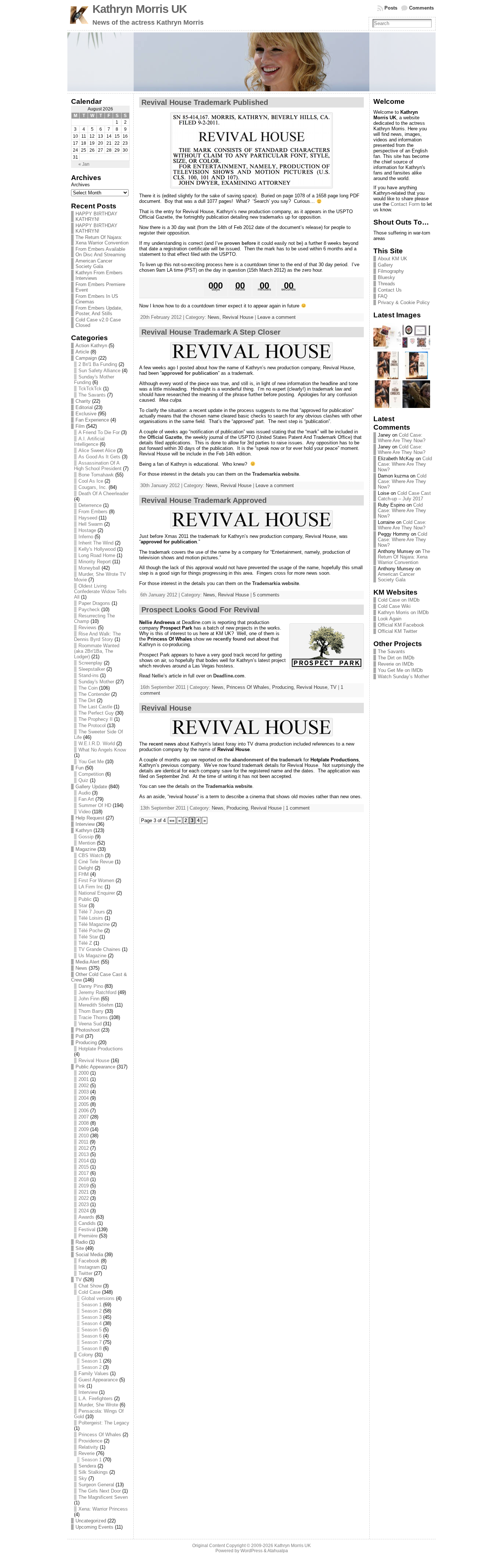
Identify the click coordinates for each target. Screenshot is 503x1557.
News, (215, 317)
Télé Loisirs (90, 918)
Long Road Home (96, 555)
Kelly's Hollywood (97, 549)
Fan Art (86, 799)
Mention (86, 843)
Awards (86, 1217)
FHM (83, 874)
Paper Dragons (94, 603)
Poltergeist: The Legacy (103, 1423)
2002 (83, 1085)
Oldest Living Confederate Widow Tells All (100, 591)
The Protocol (92, 725)
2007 (83, 1117)
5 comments (266, 595)
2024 (83, 1210)
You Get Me (91, 761)
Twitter (85, 1273)
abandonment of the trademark (267, 759)
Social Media (89, 1254)
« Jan (83, 164)
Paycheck (89, 609)
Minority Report (94, 561)
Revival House (93, 1060)
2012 (83, 1148)
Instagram (89, 1267)
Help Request (89, 818)
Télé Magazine (94, 924)
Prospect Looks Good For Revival (200, 610)
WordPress (251, 1550)
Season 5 (91, 1329)
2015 (83, 1167)
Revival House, (313, 687)
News (81, 968)
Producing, (284, 687)
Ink (81, 1386)
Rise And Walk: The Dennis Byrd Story (97, 636)
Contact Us (390, 290)
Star (82, 905)
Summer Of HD (94, 805)
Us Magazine (92, 955)
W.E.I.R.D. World (96, 743)
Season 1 (91, 1304)
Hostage (87, 530)
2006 (83, 1110)
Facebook (88, 1261)
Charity (83, 401)
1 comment (298, 808)
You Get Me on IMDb (400, 670)
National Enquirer (96, 893)
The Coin (88, 688)
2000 (83, 1073)
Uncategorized (90, 1520)
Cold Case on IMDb (398, 600)
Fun (79, 768)
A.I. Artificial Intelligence (89, 441)
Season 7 (91, 1342)
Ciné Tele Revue (95, 861)
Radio (81, 1242)
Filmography (391, 271)
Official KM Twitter (397, 631)
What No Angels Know (102, 750)
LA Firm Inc (90, 887)
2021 (83, 1192)
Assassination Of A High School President (98, 465)
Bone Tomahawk (96, 475)
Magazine (85, 849)
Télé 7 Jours (91, 912)
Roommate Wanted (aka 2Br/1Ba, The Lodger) (96, 651)
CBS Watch (90, 855)
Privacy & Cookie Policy (404, 302)
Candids (87, 1223)
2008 (83, 1123)
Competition (91, 774)
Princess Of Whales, (249, 687)
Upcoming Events (94, 1527)
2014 (83, 1160)
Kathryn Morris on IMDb (403, 612)
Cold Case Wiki (394, 606)
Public (85, 899)
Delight (85, 868)
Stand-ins (88, 675)
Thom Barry (90, 1011)
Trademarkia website (275, 474)
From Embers (93, 511)
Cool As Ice (90, 481)
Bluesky (386, 277)
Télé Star (88, 937)
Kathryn (83, 830)
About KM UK (392, 258)
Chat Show (90, 1286)
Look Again (389, 618)
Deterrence (90, 505)
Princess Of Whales (99, 1434)
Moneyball (89, 568)
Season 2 (91, 1311)
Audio (84, 793)
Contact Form (405, 204)
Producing (86, 1042)
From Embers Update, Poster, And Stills (99, 310)
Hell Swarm (90, 524)
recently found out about (241, 639)
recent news (162, 744)
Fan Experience (92, 420)
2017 (83, 1173)
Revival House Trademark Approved (204, 500)
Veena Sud (90, 1023)
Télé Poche (90, 930)
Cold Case (89, 1292)
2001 (83, 1079)
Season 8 (91, 1348)
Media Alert (87, 962)
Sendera (87, 1466)
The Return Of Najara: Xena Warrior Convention (102, 240)
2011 (83, 1142)
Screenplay (90, 663)
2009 (83, 1129)
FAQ (382, 296)
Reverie (86, 1453)
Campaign (86, 358)
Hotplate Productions (100, 1048)
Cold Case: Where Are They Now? (401, 437)
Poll (79, 1036)
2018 (83, 1179)
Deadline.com (229, 676)
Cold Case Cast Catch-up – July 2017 (404, 495)
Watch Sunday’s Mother (403, 676)
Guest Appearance (98, 1379)
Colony (85, 1354)
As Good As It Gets (99, 456)
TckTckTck (90, 388)
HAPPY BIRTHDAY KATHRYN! (96, 216)
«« (172, 820)
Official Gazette (164, 437)
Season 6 (91, 1336)
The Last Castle (95, 706)
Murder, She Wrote (98, 1405)
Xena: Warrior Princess (103, 1509)
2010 (83, 1135)
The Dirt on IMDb (396, 658)
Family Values (93, 1373)
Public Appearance (95, 1067)
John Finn (88, 998)
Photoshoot (87, 1030)
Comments (421, 8)
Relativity (88, 1447)
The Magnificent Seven (103, 1497)
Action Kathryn (91, 345)
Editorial (84, 407)
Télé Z (85, 943)
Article (82, 352)
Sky (82, 1478)
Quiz (83, 780)
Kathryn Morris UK (139, 9)
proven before (240, 243)
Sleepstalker (91, 669)
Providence (90, 1441)
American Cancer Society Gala (93, 263)
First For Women (96, 880)
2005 (83, 1104)
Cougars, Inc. (92, 487)
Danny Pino (90, 986)
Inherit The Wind (95, 543)
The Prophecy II (95, 719)
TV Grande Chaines (99, 949)
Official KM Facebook (401, 625)
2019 (83, 1185)
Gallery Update (91, 786)
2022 (83, 1198)
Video (84, 811)
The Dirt (86, 700)
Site (79, 1248)
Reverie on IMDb (396, 664)
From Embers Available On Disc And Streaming (100, 251)
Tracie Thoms (93, 1017)
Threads (386, 283)
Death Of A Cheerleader (103, 493)
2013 (83, 1154)
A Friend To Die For (99, 432)
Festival (86, 1229)
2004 (83, 1098)
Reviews (87, 627)
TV (78, 1279)
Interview (85, 824)
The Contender (94, 694)
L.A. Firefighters (95, 1398)
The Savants (92, 395)
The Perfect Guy (96, 713)
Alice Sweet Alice (97, 450)
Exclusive (85, 413)
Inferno (85, 536)
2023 (83, 1204)
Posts (390, 8)
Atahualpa (277, 1550)
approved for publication (190, 373)
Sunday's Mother (96, 681)
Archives (80, 184)
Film (80, 426)
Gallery (385, 265)
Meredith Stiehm (95, 1005)
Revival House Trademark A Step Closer (211, 332)
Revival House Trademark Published (204, 102)
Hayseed (87, 518)
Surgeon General (96, 1484)
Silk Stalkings (93, 1472)
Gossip (86, 836)
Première (88, 1236)
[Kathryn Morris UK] (251, 61)
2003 (83, 1092)
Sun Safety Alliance (99, 370)
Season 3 (91, 1317)
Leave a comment (276, 317)
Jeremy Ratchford (97, 992)
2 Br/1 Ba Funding (97, 364)
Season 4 (91, 1323)
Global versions (98, 1298)
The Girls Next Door (99, 1491)
